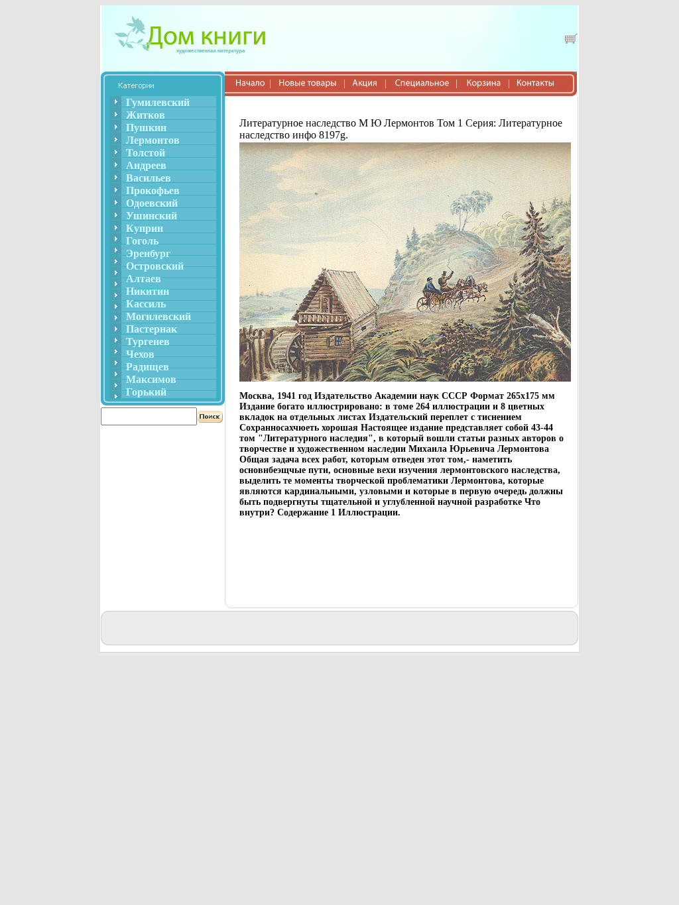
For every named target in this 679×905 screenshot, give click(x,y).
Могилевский (158, 316)
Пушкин (146, 127)
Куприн (144, 228)
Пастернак (151, 329)
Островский (155, 266)
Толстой (145, 152)
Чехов (140, 354)
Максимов (151, 379)
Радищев (147, 366)
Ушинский (151, 215)
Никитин (147, 291)
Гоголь (142, 240)
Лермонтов (153, 140)
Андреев (146, 165)
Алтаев (143, 278)
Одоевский (152, 203)
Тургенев (148, 341)
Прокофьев (153, 190)
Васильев (148, 178)
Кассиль (146, 303)
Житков (145, 115)
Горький (146, 392)
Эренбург (148, 253)
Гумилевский (158, 102)
